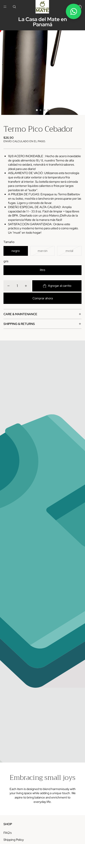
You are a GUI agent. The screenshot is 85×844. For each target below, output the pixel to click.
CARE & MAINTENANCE (20, 314)
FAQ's (7, 833)
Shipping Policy (13, 840)
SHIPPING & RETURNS (19, 324)
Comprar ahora (42, 298)
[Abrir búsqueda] (14, 6)
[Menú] (5, 7)
